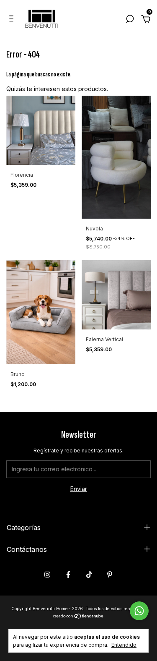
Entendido (123, 645)
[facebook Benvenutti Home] (68, 574)
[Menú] (12, 20)
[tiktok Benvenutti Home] (89, 574)
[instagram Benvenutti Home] (47, 574)
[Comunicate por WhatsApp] (139, 610)
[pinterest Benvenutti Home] (109, 574)
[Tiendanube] (78, 616)
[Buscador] (130, 20)
